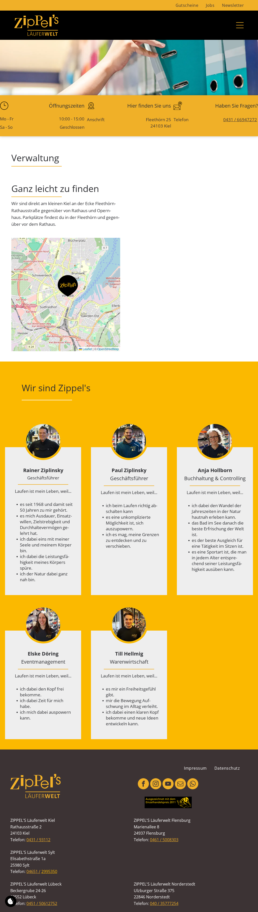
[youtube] (168, 784)
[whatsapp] (192, 784)
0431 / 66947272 (240, 119)
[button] (68, 286)
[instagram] (155, 784)
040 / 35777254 (164, 903)
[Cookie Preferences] (10, 901)
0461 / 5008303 (164, 839)
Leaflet (87, 349)
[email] (180, 784)
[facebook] (143, 784)
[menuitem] (187, 5)
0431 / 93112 (38, 839)
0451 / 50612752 (41, 903)
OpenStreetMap (108, 349)
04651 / (33, 871)
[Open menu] (240, 25)
